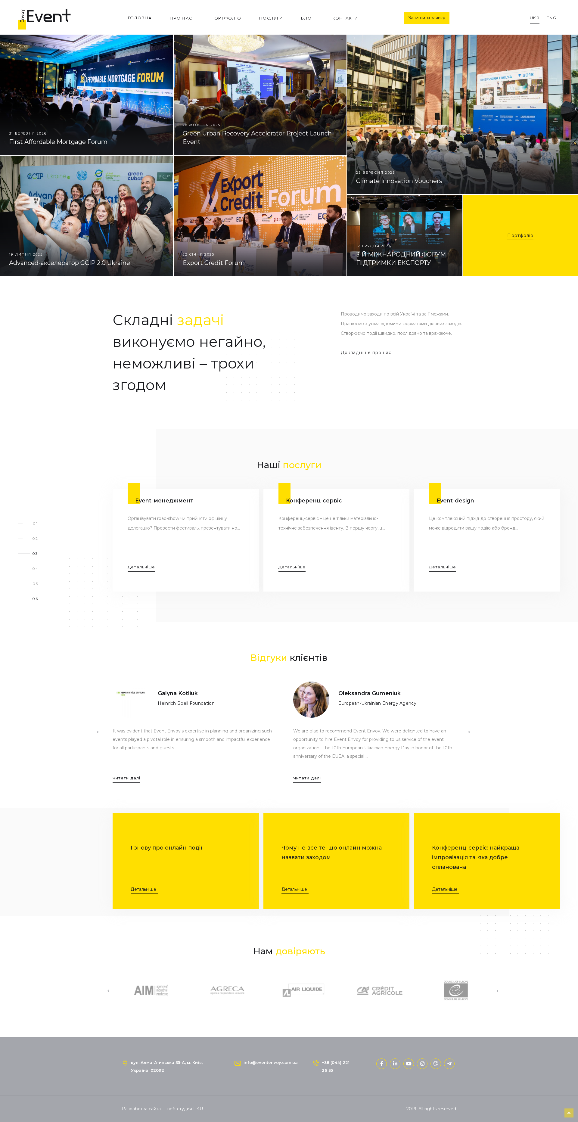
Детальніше (143, 889)
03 (35, 553)
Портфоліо (225, 18)
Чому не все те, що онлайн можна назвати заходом (331, 852)
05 (36, 583)
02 (35, 538)
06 (35, 598)
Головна (140, 17)
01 (35, 523)
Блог (307, 18)
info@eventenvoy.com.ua (271, 1062)
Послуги (271, 18)
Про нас (181, 18)
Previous (98, 732)
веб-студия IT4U (185, 1108)
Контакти (345, 18)
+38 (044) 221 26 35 (336, 1066)
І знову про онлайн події (166, 847)
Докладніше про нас (366, 352)
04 (35, 568)
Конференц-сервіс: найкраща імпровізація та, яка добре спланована (475, 857)
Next (469, 732)
